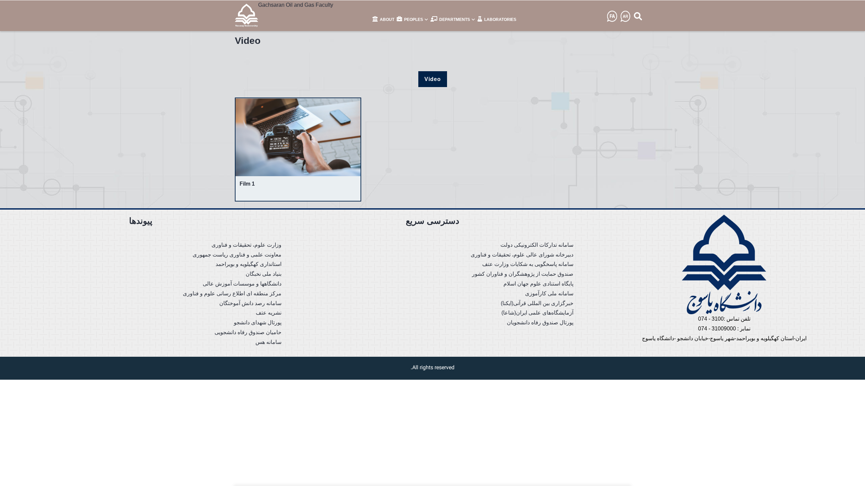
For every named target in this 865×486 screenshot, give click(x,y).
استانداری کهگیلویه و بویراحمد (248, 264)
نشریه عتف (268, 313)
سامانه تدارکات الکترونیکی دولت (536, 245)
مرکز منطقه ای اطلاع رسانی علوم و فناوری (232, 293)
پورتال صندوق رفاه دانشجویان (540, 322)
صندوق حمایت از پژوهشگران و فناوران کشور (522, 274)
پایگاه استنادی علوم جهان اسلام (538, 284)
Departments (454, 19)
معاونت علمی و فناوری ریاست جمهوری (237, 255)
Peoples (413, 19)
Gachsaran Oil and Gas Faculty (295, 5)
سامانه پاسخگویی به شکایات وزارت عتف (527, 264)
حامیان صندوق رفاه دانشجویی (248, 332)
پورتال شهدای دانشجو (257, 322)
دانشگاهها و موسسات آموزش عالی (242, 284)
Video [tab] (432, 79)
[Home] (246, 15)
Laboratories (499, 19)
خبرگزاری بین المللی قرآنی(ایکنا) (537, 303)
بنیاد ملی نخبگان (263, 274)
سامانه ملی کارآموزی (549, 293)
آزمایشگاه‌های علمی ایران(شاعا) (537, 313)
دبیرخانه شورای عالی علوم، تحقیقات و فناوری (522, 255)
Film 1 (247, 184)
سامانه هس (268, 342)
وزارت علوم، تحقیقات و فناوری (246, 245)
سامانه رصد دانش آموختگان (250, 303)
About (386, 19)
